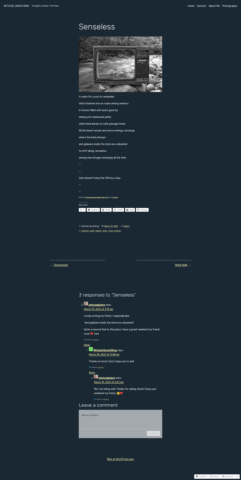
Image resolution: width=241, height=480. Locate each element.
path (92, 231)
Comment (153, 433)
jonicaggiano (96, 304)
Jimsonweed (60, 264)
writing (117, 231)
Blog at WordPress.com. (120, 459)
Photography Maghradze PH (96, 197)
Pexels (115, 197)
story (105, 231)
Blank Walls (181, 264)
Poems (126, 226)
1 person (96, 340)
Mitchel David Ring (16, 5)
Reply (87, 344)
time (111, 231)
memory (85, 231)
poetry (99, 231)
